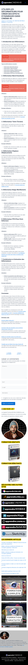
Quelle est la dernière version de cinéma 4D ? (11, 336)
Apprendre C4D (22, 659)
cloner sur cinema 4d (6, 555)
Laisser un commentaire (6, 20)
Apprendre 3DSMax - (9, 660)
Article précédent (8, 353)
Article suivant (19, 353)
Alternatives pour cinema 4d (7, 549)
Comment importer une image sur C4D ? (10, 573)
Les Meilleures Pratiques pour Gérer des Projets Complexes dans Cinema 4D (13, 254)
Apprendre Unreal (5, 659)
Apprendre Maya (14, 659)
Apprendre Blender (22, 657)
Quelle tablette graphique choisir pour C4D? (11, 571)
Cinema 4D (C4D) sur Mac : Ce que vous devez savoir (13, 558)
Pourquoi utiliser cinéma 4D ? (7, 320)
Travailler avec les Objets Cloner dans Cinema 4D (12, 344)
